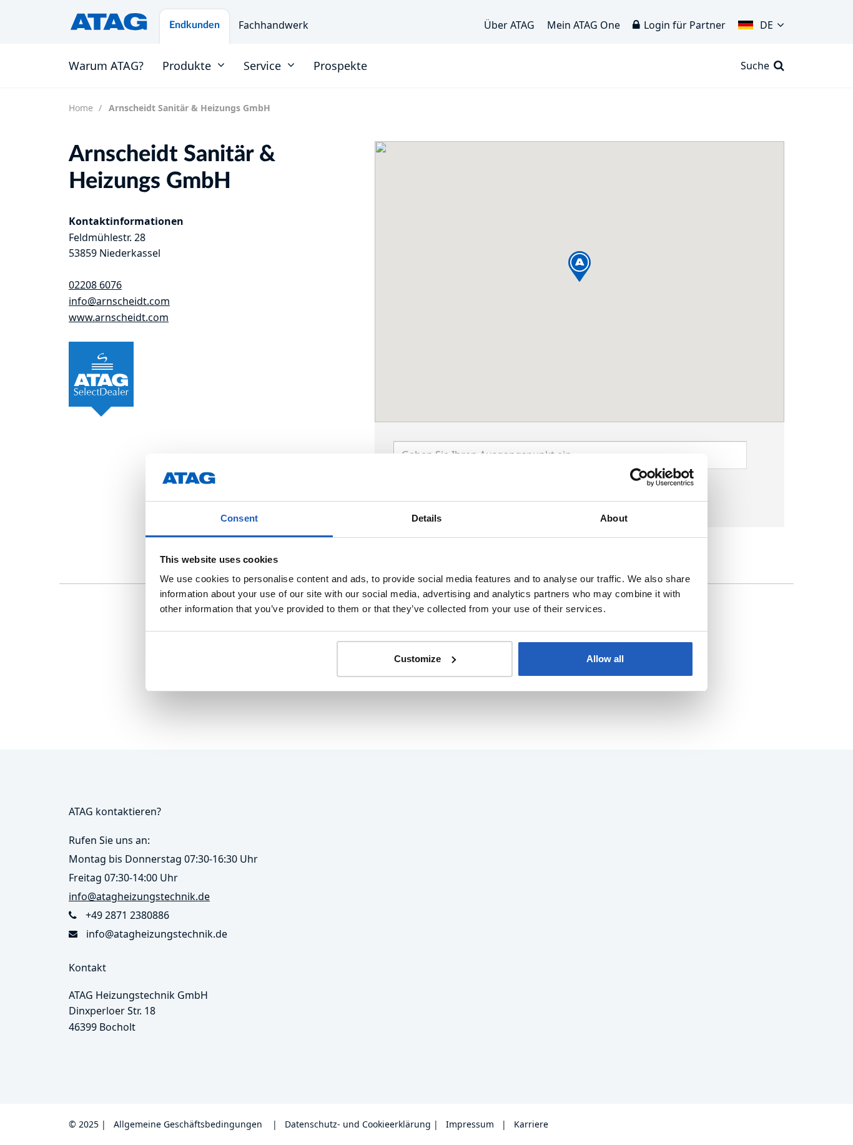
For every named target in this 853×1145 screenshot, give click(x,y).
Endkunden (194, 25)
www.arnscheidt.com (119, 317)
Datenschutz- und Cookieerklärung (358, 1124)
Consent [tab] (239, 518)
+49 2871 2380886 (127, 915)
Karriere (531, 1124)
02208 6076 (95, 285)
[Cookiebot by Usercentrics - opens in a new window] (639, 477)
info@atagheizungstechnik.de (156, 934)
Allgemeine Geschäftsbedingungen (188, 1124)
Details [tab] (427, 518)
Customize (417, 658)
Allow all (605, 658)
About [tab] (614, 518)
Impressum (470, 1124)
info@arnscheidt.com (119, 301)
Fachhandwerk (273, 25)
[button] (761, 22)
